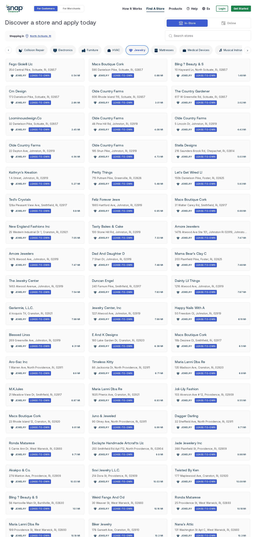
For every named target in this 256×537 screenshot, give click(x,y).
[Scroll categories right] (247, 50)
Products (175, 8)
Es (208, 8)
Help (194, 8)
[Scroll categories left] (8, 50)
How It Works (132, 8)
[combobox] (206, 35)
